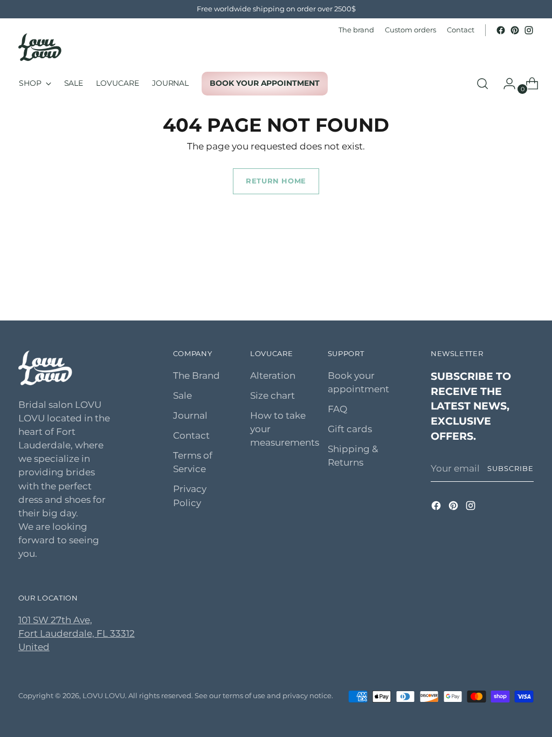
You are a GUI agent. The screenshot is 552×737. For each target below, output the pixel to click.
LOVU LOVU (103, 695)
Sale (182, 395)
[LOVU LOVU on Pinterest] (515, 30)
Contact (191, 435)
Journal (190, 415)
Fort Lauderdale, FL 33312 (76, 633)
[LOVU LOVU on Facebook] (501, 30)
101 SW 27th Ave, (55, 620)
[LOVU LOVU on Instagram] (529, 30)
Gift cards (350, 429)
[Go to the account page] (505, 83)
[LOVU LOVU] (39, 47)
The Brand (196, 375)
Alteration (272, 375)
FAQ (337, 409)
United (34, 647)
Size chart (272, 395)
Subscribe (510, 468)
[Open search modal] (482, 83)
